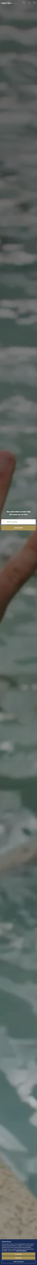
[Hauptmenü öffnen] (34, 3)
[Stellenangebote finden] (24, 3)
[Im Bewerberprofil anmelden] (29, 3)
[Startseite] (9, 3)
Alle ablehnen (18, 1258)
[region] (18, 1252)
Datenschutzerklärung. (21, 1250)
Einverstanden (18, 1254)
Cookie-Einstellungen (18, 1261)
